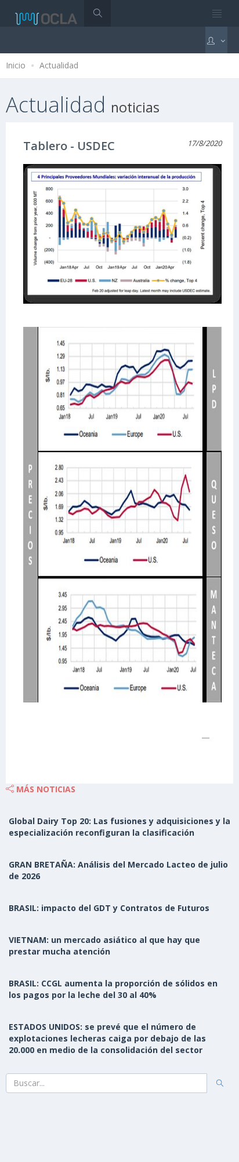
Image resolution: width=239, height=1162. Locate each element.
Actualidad (58, 65)
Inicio (16, 65)
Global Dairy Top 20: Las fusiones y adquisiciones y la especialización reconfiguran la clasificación (119, 826)
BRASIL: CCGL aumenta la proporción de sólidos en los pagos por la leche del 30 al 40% (113, 989)
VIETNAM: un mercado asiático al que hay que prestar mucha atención (104, 945)
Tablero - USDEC (69, 146)
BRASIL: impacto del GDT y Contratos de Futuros (109, 907)
